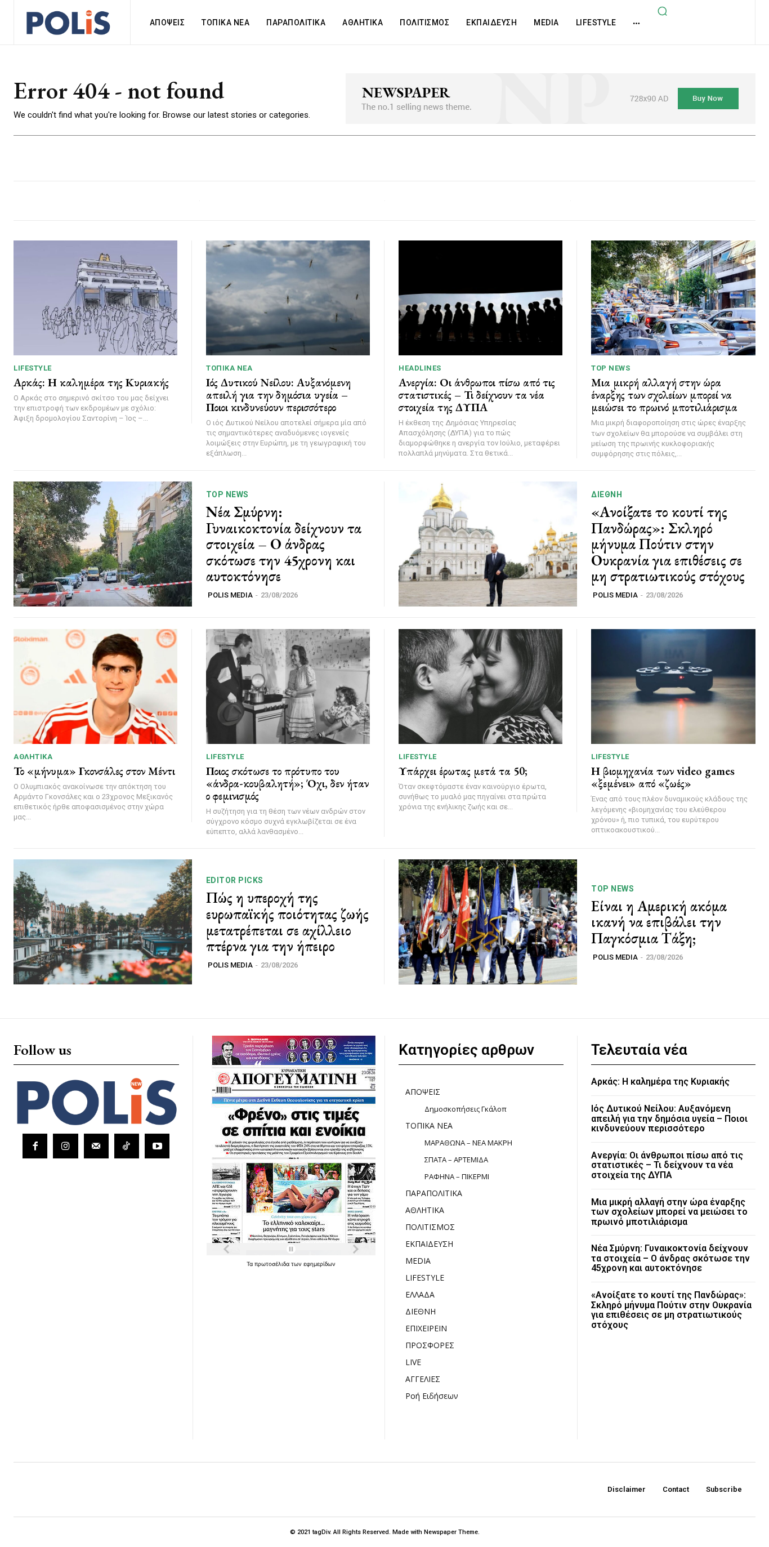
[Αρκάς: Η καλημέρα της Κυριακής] (95, 297)
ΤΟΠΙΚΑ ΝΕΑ (229, 368)
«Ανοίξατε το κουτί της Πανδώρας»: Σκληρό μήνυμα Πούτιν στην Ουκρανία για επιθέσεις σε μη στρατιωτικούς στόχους (668, 544)
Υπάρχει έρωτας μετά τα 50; (463, 771)
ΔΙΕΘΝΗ (606, 494)
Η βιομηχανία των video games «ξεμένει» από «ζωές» (663, 777)
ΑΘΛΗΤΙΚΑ (33, 756)
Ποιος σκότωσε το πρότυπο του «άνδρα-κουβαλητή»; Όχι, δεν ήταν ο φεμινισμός (287, 783)
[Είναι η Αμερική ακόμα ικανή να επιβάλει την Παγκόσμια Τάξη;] (488, 921)
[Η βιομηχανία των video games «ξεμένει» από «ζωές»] (673, 686)
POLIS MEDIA (230, 595)
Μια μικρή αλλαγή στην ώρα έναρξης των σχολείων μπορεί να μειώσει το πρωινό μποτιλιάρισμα (664, 394)
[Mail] (96, 1146)
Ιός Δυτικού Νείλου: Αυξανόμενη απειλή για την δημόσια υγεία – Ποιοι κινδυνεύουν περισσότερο (278, 394)
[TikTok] (126, 1146)
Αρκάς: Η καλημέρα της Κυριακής (91, 382)
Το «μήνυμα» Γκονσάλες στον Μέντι (94, 771)
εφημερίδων (319, 1263)
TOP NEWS (610, 368)
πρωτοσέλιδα (272, 1263)
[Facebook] (35, 1146)
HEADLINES (420, 368)
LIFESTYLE (33, 368)
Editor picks (234, 880)
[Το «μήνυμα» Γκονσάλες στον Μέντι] (95, 686)
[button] (662, 10)
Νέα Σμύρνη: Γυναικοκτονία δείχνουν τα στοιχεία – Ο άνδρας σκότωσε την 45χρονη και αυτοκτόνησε (283, 544)
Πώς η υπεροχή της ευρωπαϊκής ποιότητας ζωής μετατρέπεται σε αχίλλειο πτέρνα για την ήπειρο (287, 922)
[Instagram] (65, 1146)
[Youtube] (157, 1146)
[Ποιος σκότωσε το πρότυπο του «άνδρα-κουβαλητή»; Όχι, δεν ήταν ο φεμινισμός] (288, 686)
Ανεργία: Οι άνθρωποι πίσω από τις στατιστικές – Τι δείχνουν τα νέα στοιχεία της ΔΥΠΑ (477, 394)
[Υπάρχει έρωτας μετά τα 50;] (480, 686)
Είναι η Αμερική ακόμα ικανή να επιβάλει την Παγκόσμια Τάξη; (659, 922)
